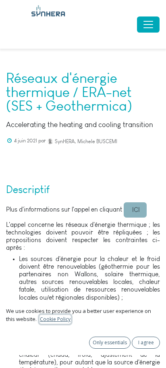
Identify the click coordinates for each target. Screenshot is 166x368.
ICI (135, 210)
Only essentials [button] (110, 342)
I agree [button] (146, 342)
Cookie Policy (55, 319)
